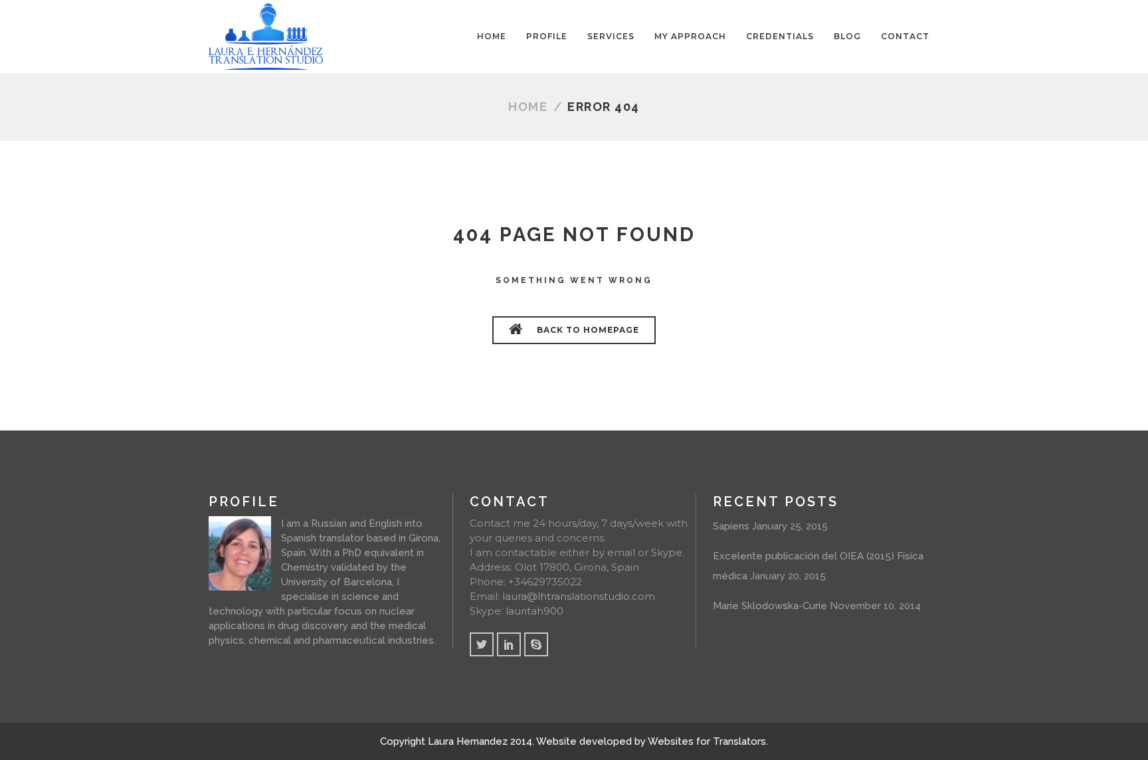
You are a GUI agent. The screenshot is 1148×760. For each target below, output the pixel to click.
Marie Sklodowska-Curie (770, 606)
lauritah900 (534, 611)
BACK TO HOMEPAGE (586, 330)
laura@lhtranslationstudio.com (578, 596)
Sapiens (731, 526)
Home (527, 107)
